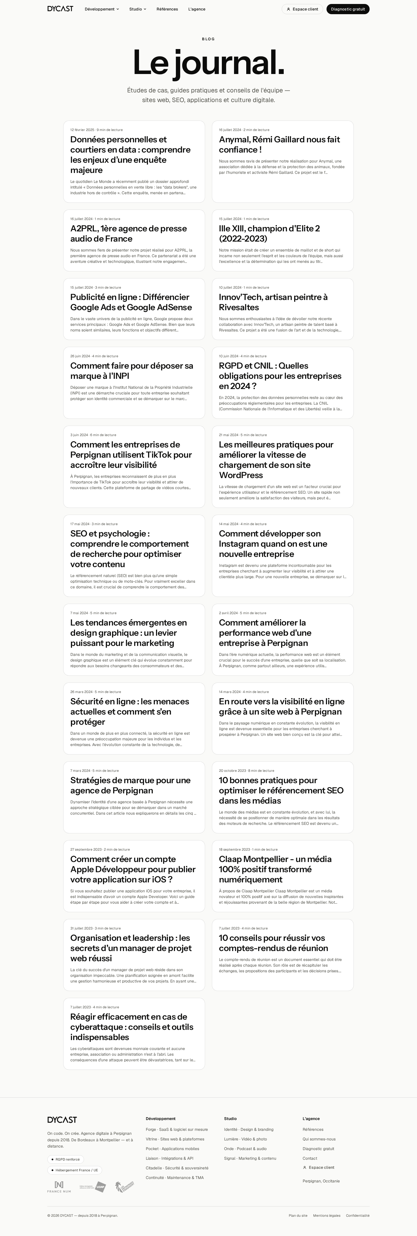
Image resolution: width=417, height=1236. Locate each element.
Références (167, 9)
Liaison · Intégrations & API (169, 1158)
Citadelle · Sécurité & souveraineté (177, 1167)
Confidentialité (358, 1215)
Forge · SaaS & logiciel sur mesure (177, 1129)
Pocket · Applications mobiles (172, 1148)
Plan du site (298, 1215)
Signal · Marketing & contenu (250, 1158)
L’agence (196, 9)
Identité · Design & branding (248, 1129)
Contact (310, 1158)
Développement (100, 9)
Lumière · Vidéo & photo (245, 1139)
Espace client (305, 9)
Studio (135, 9)
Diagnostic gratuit (348, 9)
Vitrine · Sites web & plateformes (175, 1139)
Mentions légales (326, 1215)
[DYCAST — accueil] (60, 9)
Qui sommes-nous (319, 1139)
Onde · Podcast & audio (245, 1148)
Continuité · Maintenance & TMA (175, 1177)
